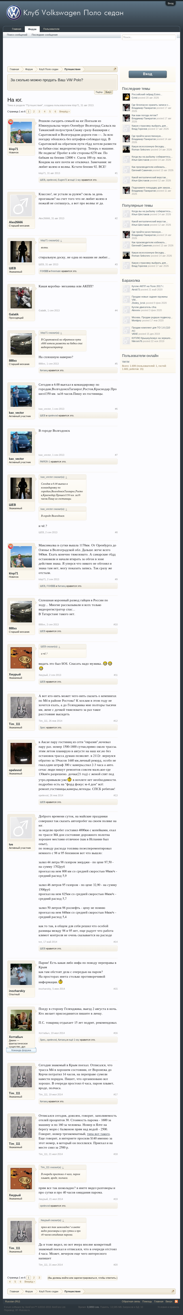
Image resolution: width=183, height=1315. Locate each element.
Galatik (14, 314)
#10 (116, 624)
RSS (176, 1301)
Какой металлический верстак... (150, 177)
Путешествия (34, 105)
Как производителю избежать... (149, 167)
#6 (116, 408)
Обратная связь (131, 1301)
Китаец (44, 370)
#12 (116, 720)
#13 (116, 795)
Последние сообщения (45, 34)
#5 (116, 363)
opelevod (51, 179)
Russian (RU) (12, 1301)
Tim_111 (14, 724)
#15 (116, 988)
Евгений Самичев (142, 170)
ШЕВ (42, 179)
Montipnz (136, 320)
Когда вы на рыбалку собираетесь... (152, 156)
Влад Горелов (139, 129)
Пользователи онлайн (140, 356)
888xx (13, 360)
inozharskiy (17, 991)
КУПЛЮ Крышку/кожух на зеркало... (152, 338)
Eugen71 (62, 179)
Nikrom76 (137, 341)
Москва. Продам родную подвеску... (152, 317)
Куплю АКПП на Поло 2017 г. (148, 286)
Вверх (169, 1301)
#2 (116, 218)
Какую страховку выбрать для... (150, 125)
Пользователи (51, 29)
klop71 (75, 105)
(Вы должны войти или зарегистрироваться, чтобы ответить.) (82, 1278)
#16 (116, 1033)
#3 (116, 264)
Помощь (147, 1301)
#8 (116, 532)
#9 (116, 579)
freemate (56, 271)
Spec (43, 727)
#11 (116, 675)
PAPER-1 (45, 461)
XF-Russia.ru (22, 1310)
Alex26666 (16, 222)
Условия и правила (168, 1307)
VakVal (125, 361)
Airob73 (136, 289)
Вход (170, 3)
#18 (116, 1154)
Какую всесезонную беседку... (149, 146)
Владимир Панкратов (144, 108)
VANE (135, 333)
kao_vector (16, 412)
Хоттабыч (16, 1037)
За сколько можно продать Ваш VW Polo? (46, 80)
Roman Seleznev (141, 149)
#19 (116, 1199)
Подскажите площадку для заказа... (152, 187)
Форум (32, 29)
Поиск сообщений (17, 34)
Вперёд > (64, 111)
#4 (116, 310)
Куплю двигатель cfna (144, 307)
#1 (116, 173)
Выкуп (108, 92)
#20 (116, 1264)
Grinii (134, 97)
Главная (16, 29)
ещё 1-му (75, 179)
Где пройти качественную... (147, 136)
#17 (116, 1094)
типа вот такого (98, 1134)
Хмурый (15, 674)
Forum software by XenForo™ (35, 1307)
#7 (116, 455)
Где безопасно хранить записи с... (151, 104)
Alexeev (136, 310)
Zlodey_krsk (138, 303)
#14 (116, 941)
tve (11, 844)
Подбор (99, 92)
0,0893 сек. (93, 1307)
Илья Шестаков (140, 159)
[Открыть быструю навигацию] (114, 69)
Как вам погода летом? (145, 115)
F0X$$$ (44, 271)
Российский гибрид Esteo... (147, 94)
